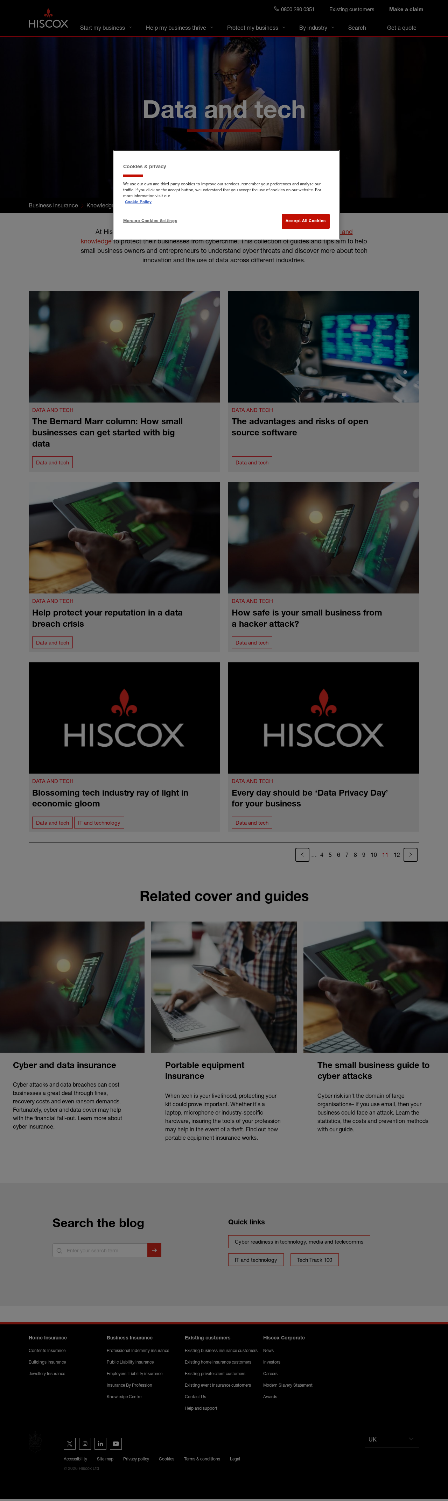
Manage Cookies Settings (150, 221)
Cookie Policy (138, 202)
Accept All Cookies (306, 221)
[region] (226, 195)
